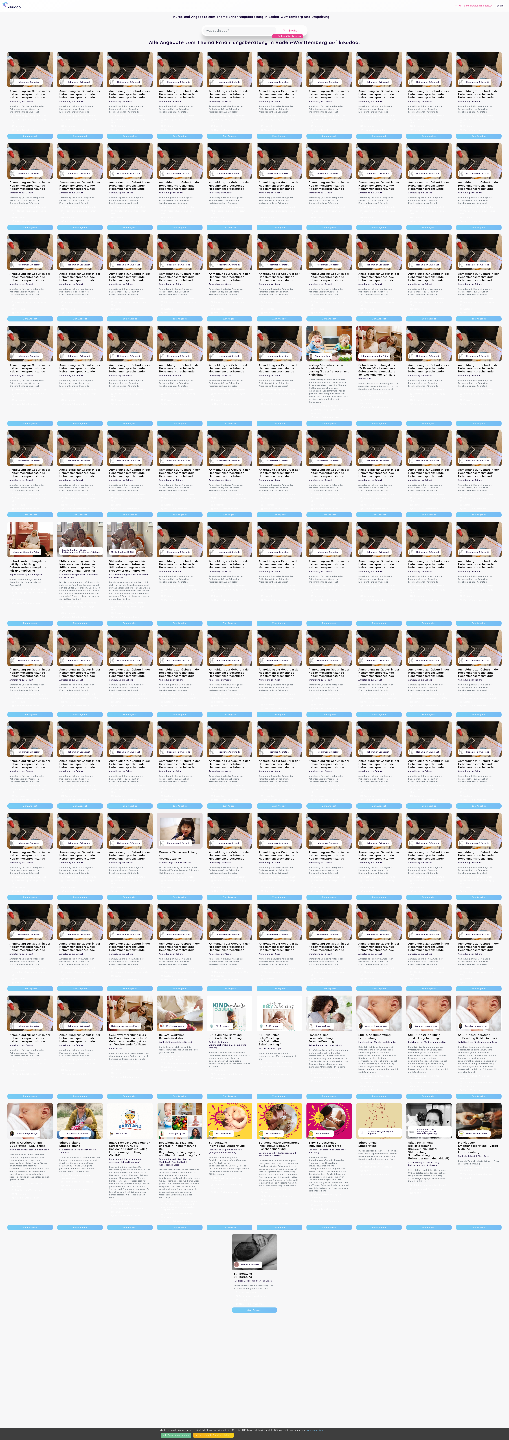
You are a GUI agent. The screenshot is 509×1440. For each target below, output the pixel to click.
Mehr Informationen (316, 1430)
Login (500, 6)
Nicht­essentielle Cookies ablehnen (213, 1435)
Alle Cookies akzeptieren (176, 1435)
